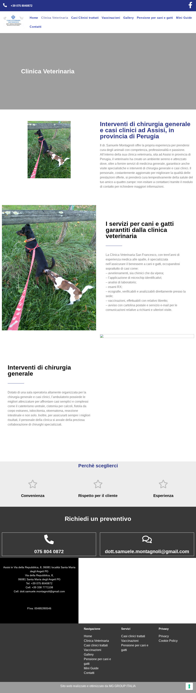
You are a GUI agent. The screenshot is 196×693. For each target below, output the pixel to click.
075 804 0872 (49, 551)
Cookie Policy (168, 640)
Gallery (128, 17)
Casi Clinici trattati (85, 17)
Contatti (36, 26)
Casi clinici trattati (96, 645)
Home (34, 17)
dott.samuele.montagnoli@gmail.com (147, 551)
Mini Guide (184, 17)
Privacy (164, 636)
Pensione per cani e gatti (155, 17)
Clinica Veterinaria (54, 17)
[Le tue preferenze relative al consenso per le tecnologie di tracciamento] (189, 686)
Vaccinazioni (111, 17)
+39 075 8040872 (21, 5)
